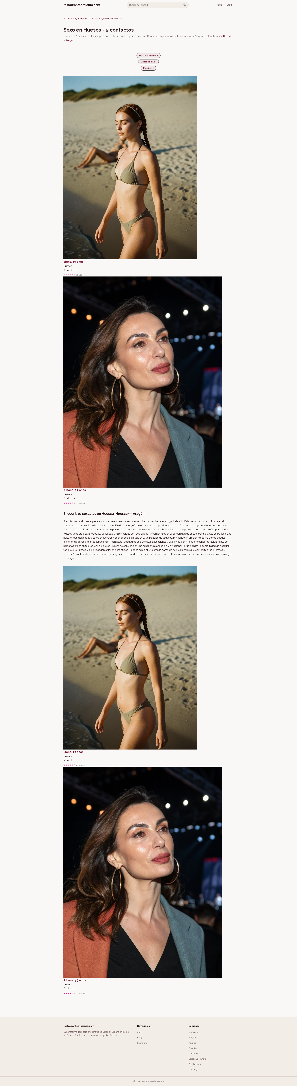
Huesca (111, 18)
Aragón (76, 18)
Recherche (142, 1043)
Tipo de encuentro (148, 55)
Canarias (193, 1048)
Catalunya (193, 1069)
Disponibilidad (148, 62)
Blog (229, 5)
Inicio (219, 5)
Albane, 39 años (74, 490)
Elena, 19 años (73, 261)
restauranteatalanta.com (81, 5)
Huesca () (85, 18)
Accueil (67, 18)
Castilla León (195, 1064)
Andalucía (193, 1032)
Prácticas (148, 68)
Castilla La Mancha (197, 1059)
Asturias (192, 1043)
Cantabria (193, 1053)
